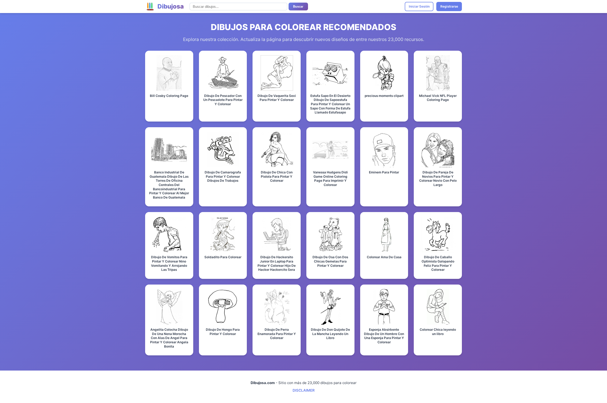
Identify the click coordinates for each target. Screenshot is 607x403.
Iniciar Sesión (419, 6)
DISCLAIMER (304, 390)
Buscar (298, 6)
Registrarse (449, 6)
